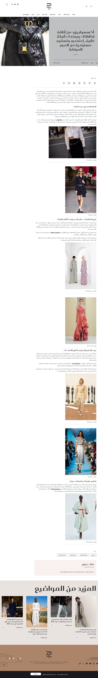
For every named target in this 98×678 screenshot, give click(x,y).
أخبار (38, 14)
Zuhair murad (55, 232)
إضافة (3, 664)
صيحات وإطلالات (84, 62)
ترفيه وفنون (52, 14)
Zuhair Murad (83, 555)
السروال (93, 555)
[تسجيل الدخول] (86, 6)
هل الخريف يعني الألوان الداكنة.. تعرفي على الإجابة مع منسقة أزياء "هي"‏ (37, 631)
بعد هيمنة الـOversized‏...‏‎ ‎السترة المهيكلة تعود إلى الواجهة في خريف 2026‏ (13, 621)
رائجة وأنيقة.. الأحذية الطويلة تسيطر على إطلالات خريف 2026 (61, 620)
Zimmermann (55, 489)
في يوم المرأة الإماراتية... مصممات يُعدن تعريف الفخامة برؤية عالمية (85, 631)
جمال (59, 14)
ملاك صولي (75, 54)
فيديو (33, 14)
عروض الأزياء (66, 14)
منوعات (7, 658)
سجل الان (36, 674)
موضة (73, 14)
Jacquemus (76, 363)
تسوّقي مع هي (26, 14)
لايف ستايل (44, 14)
